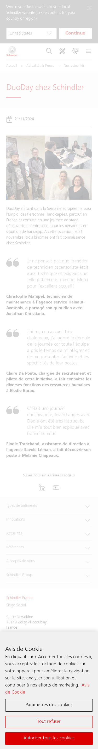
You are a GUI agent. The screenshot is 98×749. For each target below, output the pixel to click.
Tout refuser (49, 721)
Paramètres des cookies (49, 705)
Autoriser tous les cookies (49, 738)
